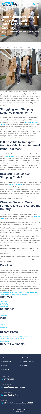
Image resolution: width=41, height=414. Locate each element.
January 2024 (3, 303)
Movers (27, 292)
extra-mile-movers (4, 292)
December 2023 (4, 304)
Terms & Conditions (28, 361)
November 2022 (4, 306)
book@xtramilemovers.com (14, 387)
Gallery (5, 365)
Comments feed (4, 326)
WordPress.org (3, 327)
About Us (6, 369)
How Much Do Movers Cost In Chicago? (10, 340)
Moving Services (27, 358)
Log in (1, 322)
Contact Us (25, 365)
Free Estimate (7, 361)
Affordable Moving (4, 341)
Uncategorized (33, 292)
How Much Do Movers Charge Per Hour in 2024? (12, 338)
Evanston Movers (10, 156)
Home (3, 31)
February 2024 (3, 301)
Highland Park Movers (15, 184)
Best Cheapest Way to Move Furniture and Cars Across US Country (16, 336)
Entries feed (3, 324)
